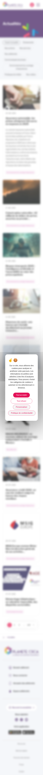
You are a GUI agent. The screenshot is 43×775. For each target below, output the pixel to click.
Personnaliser (21, 407)
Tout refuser (21, 401)
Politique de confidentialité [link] (22, 413)
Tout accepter (21, 395)
